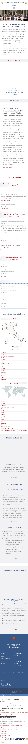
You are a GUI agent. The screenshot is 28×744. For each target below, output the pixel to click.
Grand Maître (14, 60)
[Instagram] (6, 684)
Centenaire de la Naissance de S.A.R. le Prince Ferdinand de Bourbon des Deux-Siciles (7, 271)
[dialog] (14, 706)
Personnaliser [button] (12, 717)
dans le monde (14, 383)
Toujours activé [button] (14, 729)
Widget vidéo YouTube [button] (5, 729)
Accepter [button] (2, 717)
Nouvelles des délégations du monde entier (14, 215)
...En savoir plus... (7, 167)
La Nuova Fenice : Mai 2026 (3, 301)
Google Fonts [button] (3, 731)
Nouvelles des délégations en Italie (14, 185)
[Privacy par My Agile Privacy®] (14, 740)
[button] (14, 8)
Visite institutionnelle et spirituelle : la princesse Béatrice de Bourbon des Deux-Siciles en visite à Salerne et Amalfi (9, 290)
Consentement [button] (14, 692)
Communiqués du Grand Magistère (14, 258)
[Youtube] (9, 684)
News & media (14, 177)
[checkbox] (14, 733)
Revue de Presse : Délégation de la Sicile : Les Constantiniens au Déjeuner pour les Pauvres (8, 204)
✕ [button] (0, 697)
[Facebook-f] (2, 684)
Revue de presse (14, 282)
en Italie (14, 319)
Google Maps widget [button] (5, 735)
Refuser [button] (7, 717)
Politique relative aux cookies (8, 712)
